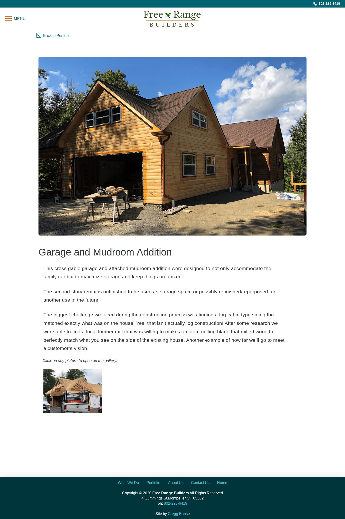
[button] (15, 19)
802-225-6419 (175, 503)
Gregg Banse (179, 514)
